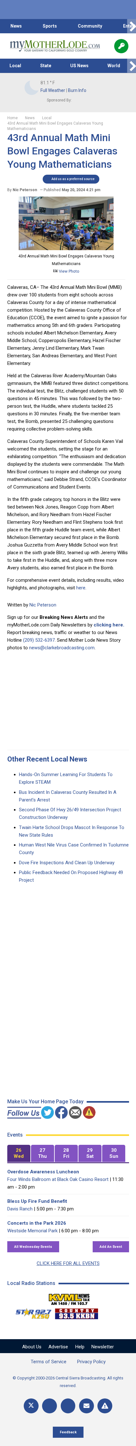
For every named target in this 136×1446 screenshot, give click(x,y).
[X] (31, 1405)
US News (79, 65)
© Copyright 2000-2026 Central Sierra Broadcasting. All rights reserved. (68, 1382)
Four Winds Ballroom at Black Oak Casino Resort (57, 1179)
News (16, 26)
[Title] (104, 1405)
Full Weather (52, 90)
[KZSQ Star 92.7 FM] (31, 1312)
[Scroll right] (131, 26)
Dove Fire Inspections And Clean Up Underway (66, 863)
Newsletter (102, 1347)
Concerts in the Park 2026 (36, 1223)
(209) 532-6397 (39, 640)
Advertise (58, 1347)
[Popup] (121, 46)
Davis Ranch (20, 1209)
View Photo (68, 271)
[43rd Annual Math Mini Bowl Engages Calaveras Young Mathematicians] (66, 248)
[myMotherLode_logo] (55, 46)
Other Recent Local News (47, 759)
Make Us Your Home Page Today (45, 1102)
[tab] (18, 1153)
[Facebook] (49, 1405)
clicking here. (109, 625)
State (45, 65)
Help (79, 1347)
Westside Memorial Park (32, 1231)
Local (15, 65)
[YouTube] (68, 1405)
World (114, 65)
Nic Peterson (42, 605)
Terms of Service (48, 1362)
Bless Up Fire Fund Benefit (37, 1201)
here (80, 588)
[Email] (86, 1405)
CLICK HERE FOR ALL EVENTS (68, 1263)
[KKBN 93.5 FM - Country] (76, 1312)
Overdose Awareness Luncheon (43, 1172)
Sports (50, 26)
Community (90, 26)
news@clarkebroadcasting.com (62, 648)
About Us (31, 1347)
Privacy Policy (91, 1362)
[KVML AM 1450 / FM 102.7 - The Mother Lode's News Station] (69, 1297)
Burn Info (77, 90)
